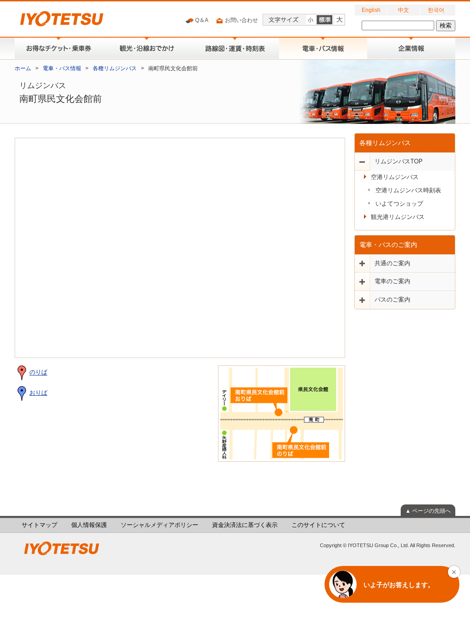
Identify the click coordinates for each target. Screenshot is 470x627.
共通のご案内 (392, 263)
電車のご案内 (392, 281)
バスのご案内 (392, 300)
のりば (38, 372)
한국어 (436, 10)
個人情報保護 (89, 525)
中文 (403, 10)
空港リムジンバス (395, 177)
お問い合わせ (241, 20)
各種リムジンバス (115, 68)
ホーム (23, 68)
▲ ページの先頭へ (428, 511)
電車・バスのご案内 (388, 244)
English (371, 10)
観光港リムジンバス (398, 217)
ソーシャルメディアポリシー (159, 525)
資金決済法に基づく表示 (245, 525)
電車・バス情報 (62, 68)
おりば (38, 393)
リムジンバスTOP (399, 161)
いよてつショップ (399, 204)
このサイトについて (318, 525)
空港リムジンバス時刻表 (408, 190)
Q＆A (201, 20)
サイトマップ (39, 525)
